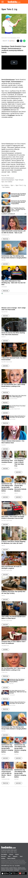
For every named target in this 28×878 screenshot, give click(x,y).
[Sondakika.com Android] (14, 873)
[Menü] (2, 2)
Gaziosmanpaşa (16, 81)
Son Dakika (4, 854)
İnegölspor (11, 115)
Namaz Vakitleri (11, 858)
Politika (3, 858)
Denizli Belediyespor (8, 79)
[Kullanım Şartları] (5, 867)
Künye (15, 851)
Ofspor (22, 108)
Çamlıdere (6, 109)
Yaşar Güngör (5, 81)
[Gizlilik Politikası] (13, 867)
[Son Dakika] (14, 2)
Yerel (21, 856)
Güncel (11, 854)
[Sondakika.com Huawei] (23, 873)
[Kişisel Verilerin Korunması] (20, 869)
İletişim (11, 851)
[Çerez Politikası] (9, 869)
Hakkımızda (3, 851)
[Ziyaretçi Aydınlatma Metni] (7, 870)
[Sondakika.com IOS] (5, 873)
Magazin (15, 856)
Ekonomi (3, 856)
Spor (9, 856)
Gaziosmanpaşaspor (14, 92)
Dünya (17, 854)
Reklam (8, 851)
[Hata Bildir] (16, 870)
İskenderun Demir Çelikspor (10, 108)
